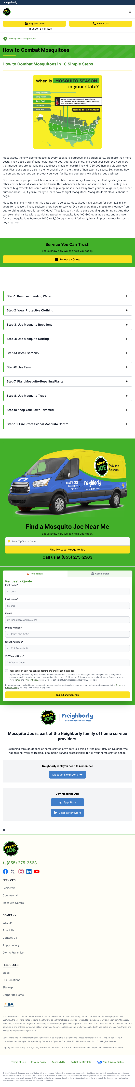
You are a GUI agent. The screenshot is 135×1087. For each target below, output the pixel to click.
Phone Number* (13, 627)
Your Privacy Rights (113, 1062)
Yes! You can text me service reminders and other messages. (42, 670)
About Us (8, 930)
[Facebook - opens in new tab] (5, 871)
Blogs (6, 972)
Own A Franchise (13, 952)
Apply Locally (11, 945)
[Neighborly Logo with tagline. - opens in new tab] (78, 717)
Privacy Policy (31, 680)
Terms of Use (18, 1062)
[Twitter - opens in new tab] (13, 871)
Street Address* (14, 641)
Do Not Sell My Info (81, 1062)
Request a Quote (36, 23)
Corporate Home (13, 994)
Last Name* (11, 599)
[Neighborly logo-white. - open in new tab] (11, 2)
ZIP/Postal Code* (14, 656)
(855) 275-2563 (77, 557)
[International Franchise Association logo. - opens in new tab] (9, 1005)
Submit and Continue (67, 694)
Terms (17, 680)
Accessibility (58, 1062)
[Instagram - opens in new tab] (21, 871)
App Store (70, 802)
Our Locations (11, 980)
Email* (8, 613)
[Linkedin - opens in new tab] (29, 871)
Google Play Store (70, 812)
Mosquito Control (14, 902)
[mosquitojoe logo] (67, 848)
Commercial (102, 573)
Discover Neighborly (65, 774)
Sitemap (8, 987)
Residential (37, 573)
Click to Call (102, 23)
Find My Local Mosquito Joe (67, 549)
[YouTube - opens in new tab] (37, 871)
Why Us (7, 923)
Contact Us (10, 937)
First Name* (11, 585)
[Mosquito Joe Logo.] (48, 717)
